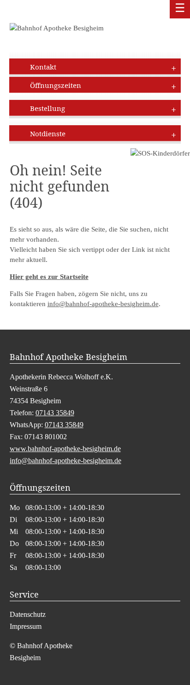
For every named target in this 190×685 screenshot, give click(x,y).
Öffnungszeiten (55, 85)
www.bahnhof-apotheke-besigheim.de (65, 449)
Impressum (26, 626)
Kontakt (43, 66)
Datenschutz (28, 614)
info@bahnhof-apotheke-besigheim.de (103, 304)
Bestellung (47, 108)
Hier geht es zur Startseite (49, 276)
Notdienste (47, 133)
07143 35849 (55, 413)
